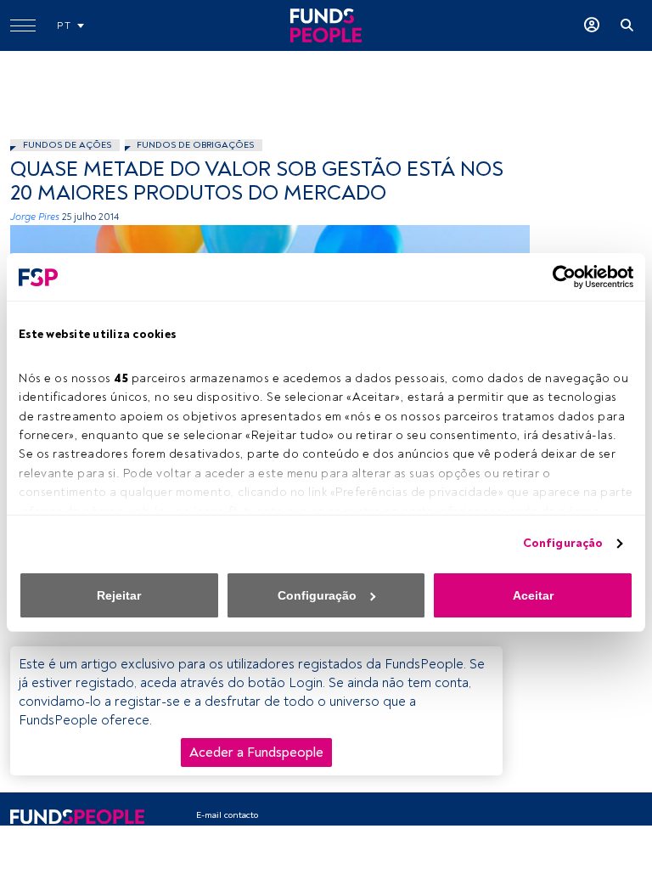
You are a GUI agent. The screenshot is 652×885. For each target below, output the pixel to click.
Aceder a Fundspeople (256, 752)
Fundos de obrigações (195, 144)
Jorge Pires (34, 217)
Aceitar (533, 595)
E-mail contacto (227, 814)
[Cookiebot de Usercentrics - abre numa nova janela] (559, 277)
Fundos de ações (67, 144)
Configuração (563, 543)
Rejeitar (119, 595)
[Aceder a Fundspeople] (591, 25)
